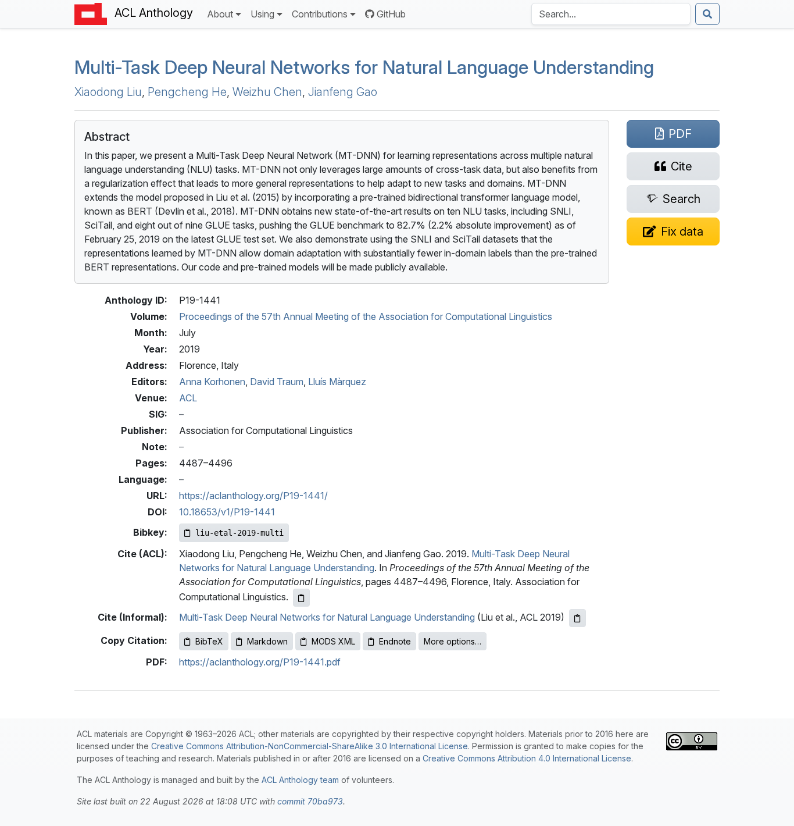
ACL (188, 398)
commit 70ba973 (310, 801)
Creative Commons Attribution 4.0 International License (527, 758)
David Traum (276, 381)
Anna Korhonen (212, 381)
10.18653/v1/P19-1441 (227, 512)
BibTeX (209, 641)
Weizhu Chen (267, 92)
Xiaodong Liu (108, 92)
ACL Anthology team (300, 780)
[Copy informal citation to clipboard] (577, 618)
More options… (452, 641)
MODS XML (333, 641)
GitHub (391, 14)
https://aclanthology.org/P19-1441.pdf (260, 662)
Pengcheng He (187, 92)
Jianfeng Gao (342, 92)
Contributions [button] (320, 14)
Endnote (395, 641)
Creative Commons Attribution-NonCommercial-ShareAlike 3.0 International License (309, 746)
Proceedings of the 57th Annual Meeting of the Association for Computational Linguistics (365, 316)
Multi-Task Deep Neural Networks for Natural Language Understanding (364, 67)
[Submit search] (707, 14)
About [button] (220, 14)
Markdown (267, 641)
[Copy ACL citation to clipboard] (301, 598)
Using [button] (262, 14)
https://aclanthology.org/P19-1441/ (253, 495)
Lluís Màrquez (337, 381)
